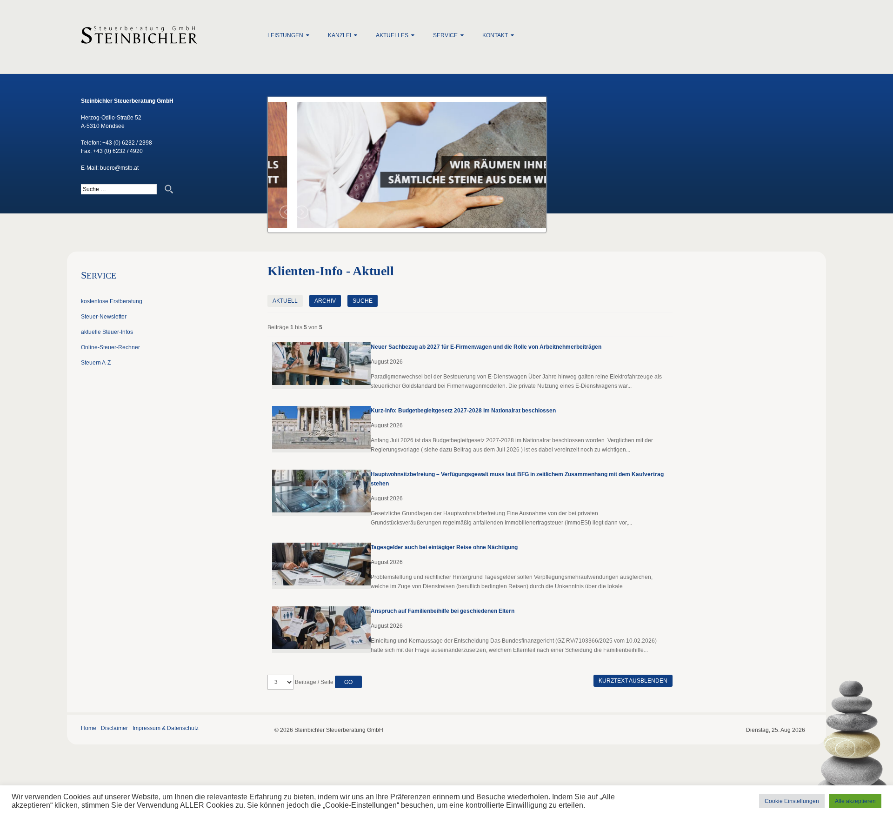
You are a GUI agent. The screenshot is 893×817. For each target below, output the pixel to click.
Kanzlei (339, 35)
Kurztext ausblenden (633, 681)
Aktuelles (392, 35)
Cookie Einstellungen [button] (792, 801)
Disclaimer (114, 728)
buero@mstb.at (119, 168)
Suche (363, 301)
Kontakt (495, 35)
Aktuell (285, 301)
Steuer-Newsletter (104, 316)
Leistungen (285, 35)
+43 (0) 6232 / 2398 (127, 142)
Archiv (325, 301)
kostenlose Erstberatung (111, 301)
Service (445, 35)
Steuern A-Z (96, 362)
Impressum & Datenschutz (166, 728)
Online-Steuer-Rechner (110, 347)
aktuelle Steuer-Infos (107, 332)
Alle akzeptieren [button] (855, 801)
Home (88, 728)
